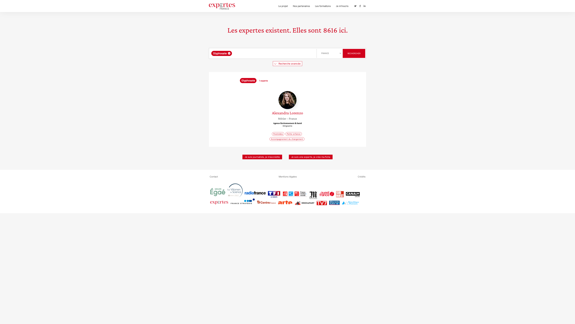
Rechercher (354, 53)
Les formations (323, 6)
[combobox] (263, 53)
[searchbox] (263, 53)
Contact (214, 176)
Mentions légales (288, 176)
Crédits (362, 176)
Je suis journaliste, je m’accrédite (262, 157)
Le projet (283, 6)
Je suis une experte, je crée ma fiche (310, 157)
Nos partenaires (301, 6)
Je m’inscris (342, 6)
